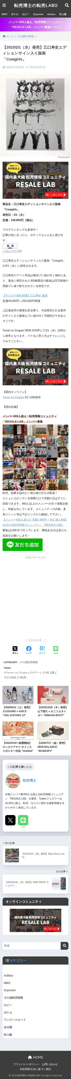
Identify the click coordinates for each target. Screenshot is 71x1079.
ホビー (25, 14)
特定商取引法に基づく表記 (35, 1069)
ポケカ (14, 14)
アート (38, 672)
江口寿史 (11, 677)
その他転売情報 (29, 662)
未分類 (8, 1027)
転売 (23, 677)
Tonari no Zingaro (13, 397)
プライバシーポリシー (26, 1064)
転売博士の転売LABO (36, 5)
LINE (23, 827)
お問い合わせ (50, 1064)
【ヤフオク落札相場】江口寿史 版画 (25, 295)
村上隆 (63, 14)
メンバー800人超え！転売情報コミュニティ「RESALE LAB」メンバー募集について (35, 25)
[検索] (64, 946)
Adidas (51, 14)
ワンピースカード (15, 1019)
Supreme (38, 14)
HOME (37, 1057)
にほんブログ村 (12, 251)
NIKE (4, 14)
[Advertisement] (35, 596)
